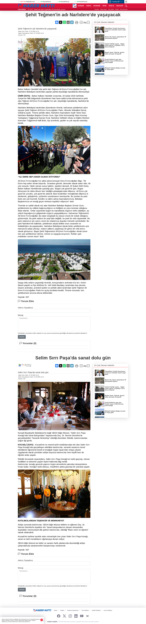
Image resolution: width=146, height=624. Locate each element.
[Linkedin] (76, 616)
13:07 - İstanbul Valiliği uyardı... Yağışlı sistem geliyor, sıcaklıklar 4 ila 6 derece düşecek (55, 9)
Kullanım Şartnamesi (72, 610)
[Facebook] (58, 616)
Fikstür (117, 9)
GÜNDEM (81, 6)
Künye (55, 610)
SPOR (104, 6)
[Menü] (126, 1)
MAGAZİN (119, 6)
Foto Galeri (111, 9)
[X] (64, 616)
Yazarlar (96, 9)
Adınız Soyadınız (25, 308)
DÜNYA (88, 6)
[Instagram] (70, 616)
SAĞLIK (111, 6)
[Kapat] (42, 620)
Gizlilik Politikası (96, 610)
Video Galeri (103, 9)
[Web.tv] (87, 616)
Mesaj (20, 315)
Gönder (21, 337)
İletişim (62, 610)
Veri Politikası (85, 610)
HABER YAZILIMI (52, 621)
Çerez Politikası (108, 610)
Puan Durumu (124, 9)
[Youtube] (82, 616)
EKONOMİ (96, 6)
